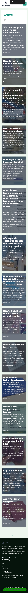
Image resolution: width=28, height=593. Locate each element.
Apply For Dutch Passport (11, 500)
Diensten (4, 566)
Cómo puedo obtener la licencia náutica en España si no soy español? (13, 242)
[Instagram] (12, 557)
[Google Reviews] (9, 557)
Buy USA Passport (12, 470)
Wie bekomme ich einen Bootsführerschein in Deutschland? (13, 94)
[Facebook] (3, 557)
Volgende (14, 535)
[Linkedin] (15, 557)
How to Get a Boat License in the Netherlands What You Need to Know (13, 280)
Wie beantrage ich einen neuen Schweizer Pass (13, 30)
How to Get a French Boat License (13, 346)
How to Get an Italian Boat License (13, 379)
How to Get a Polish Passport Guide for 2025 (13, 441)
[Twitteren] (6, 557)
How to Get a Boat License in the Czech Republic (12, 314)
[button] (15, 589)
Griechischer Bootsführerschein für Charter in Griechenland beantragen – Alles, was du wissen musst (13, 198)
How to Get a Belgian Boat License (10, 409)
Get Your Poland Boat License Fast (12, 130)
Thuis (3, 563)
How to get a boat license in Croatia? (13, 161)
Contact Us (5, 568)
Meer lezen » (6, 52)
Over (3, 565)
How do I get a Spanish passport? (13, 62)
